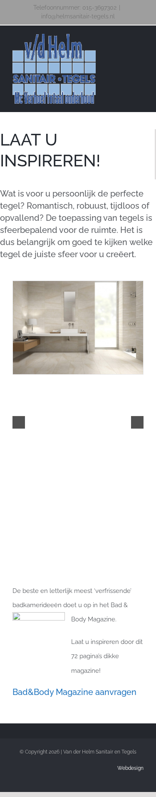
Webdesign (130, 768)
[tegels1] (78, 327)
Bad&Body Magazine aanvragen (74, 692)
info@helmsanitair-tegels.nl (78, 16)
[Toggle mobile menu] (140, 39)
